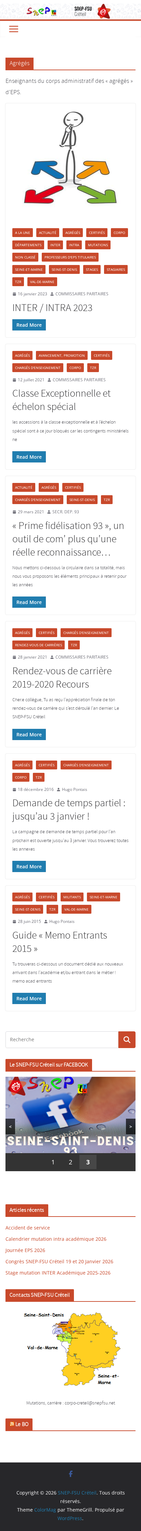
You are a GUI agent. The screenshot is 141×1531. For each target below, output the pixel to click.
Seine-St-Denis (64, 269)
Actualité (47, 232)
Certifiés (97, 232)
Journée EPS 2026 (25, 1250)
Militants (72, 897)
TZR (18, 281)
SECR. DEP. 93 (65, 512)
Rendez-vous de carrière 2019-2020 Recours (62, 678)
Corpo (119, 232)
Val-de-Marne (42, 281)
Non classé (25, 257)
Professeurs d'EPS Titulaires (70, 257)
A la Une (22, 232)
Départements (28, 244)
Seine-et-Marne (29, 269)
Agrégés (72, 232)
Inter (55, 244)
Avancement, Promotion (62, 355)
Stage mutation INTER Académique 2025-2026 (58, 1272)
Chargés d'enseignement (38, 367)
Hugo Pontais (74, 789)
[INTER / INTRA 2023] (70, 162)
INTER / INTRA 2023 (52, 308)
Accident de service (27, 1227)
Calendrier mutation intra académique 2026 (55, 1239)
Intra (74, 244)
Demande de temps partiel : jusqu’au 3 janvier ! (69, 810)
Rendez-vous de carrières (38, 645)
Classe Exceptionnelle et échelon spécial (61, 400)
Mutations (98, 244)
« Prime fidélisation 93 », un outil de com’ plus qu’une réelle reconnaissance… (68, 539)
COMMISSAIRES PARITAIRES (81, 294)
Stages (92, 269)
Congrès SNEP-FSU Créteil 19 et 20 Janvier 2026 (59, 1261)
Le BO (21, 1424)
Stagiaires (116, 269)
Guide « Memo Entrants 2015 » (59, 942)
